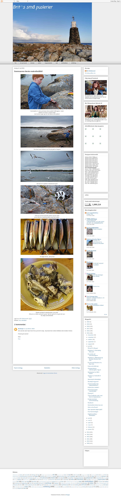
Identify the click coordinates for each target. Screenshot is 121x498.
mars (89, 425)
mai (89, 420)
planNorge (48, 483)
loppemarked (48, 63)
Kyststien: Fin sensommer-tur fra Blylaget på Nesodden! (98, 242)
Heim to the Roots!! (93, 407)
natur (80, 481)
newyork (100, 481)
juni (89, 418)
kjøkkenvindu (26, 479)
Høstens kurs (96, 286)
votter (24, 488)
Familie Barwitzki (91, 250)
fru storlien (90, 285)
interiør (32, 63)
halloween (103, 476)
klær (36, 479)
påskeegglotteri (104, 483)
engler (88, 474)
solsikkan (33, 486)
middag (53, 481)
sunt (59, 486)
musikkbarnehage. (69, 481)
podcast (56, 483)
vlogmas (19, 488)
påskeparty (15, 484)
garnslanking (49, 476)
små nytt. (92, 484)
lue (18, 481)
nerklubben (64, 63)
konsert (58, 479)
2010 (88, 441)
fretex (31, 476)
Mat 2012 (34, 481)
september (91, 341)
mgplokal (48, 481)
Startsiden (47, 368)
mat (57, 63)
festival (97, 474)
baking (21, 474)
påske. (98, 483)
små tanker (105, 484)
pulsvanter (84, 483)
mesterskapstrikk (42, 481)
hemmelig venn (31, 478)
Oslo (31, 483)
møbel (76, 481)
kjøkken (19, 479)
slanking (77, 484)
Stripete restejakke (97, 229)
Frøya (36, 476)
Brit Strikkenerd (91, 71)
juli (89, 346)
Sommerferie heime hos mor (95, 405)
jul (63, 478)
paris (42, 483)
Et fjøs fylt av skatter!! (93, 387)
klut (31, 479)
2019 (88, 324)
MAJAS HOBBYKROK (93, 227)
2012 (88, 436)
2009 (88, 443)
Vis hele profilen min (90, 73)
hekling (24, 478)
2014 (88, 432)
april (89, 422)
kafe (104, 478)
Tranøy (79, 486)
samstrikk (49, 484)
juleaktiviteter (71, 478)
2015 (88, 333)
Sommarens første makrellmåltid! (93, 390)
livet (91, 479)
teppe (72, 486)
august (90, 344)
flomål (105, 474)
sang (54, 484)
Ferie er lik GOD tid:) (93, 366)
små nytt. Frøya (98, 484)
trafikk (76, 486)
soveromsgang (39, 486)
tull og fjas (89, 486)
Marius (23, 481)
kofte (40, 479)
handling (14, 478)
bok (38, 475)
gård (89, 476)
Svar (19, 339)
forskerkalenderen (24, 476)
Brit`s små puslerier (32, 7)
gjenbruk (73, 476)
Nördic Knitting (91, 273)
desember (91, 335)
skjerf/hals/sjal (64, 484)
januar (90, 429)
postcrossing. (68, 483)
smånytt (16, 486)
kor (63, 479)
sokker (26, 486)
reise (20, 484)
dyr (69, 475)
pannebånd (36, 483)
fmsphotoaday (15, 476)
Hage (93, 476)
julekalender (89, 478)
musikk (62, 481)
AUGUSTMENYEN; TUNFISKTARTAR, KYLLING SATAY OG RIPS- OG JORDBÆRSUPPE (95, 222)
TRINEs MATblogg (92, 219)
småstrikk (21, 486)
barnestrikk (27, 474)
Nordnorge (17, 483)
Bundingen (21, 328)
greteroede (80, 476)
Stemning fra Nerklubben (94, 379)
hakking (98, 476)
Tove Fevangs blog (92, 296)
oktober (90, 339)
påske (91, 483)
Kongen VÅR (90, 214)
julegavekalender (79, 478)
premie (73, 483)
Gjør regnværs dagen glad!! (95, 409)
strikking (73, 63)
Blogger (68, 494)
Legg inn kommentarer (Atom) (50, 373)
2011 (88, 439)
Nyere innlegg (18, 368)
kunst (87, 479)
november (91, 337)
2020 (88, 321)
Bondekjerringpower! (93, 381)
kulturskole (80, 479)
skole (72, 484)
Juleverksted (99, 478)
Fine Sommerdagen (93, 411)
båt (53, 475)
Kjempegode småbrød (98, 305)
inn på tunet (23, 63)
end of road (76, 475)
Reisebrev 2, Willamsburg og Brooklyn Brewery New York (95, 359)
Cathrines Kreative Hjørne (94, 239)
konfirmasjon (45, 479)
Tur (15, 63)
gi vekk (67, 476)
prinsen (78, 483)
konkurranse (52, 479)
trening (84, 486)
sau (58, 484)
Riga (40, 484)
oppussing (24, 483)
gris (85, 476)
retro (36, 484)
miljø (58, 481)
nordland (106, 481)
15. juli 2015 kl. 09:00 (29, 328)
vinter (15, 488)
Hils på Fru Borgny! (93, 348)
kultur (39, 63)
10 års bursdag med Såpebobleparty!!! (93, 384)
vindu (107, 486)
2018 (88, 326)
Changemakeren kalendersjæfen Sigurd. (94, 369)
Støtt (56, 486)
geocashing (61, 476)
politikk (62, 483)
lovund (14, 481)
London (95, 479)
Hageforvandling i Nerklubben (92, 414)
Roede (44, 484)
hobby (37, 478)
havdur (19, 478)
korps (67, 479)
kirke (15, 479)
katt (107, 478)
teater (68, 486)
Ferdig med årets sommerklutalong (93, 399)
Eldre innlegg (76, 368)
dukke (65, 474)
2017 (88, 328)
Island (59, 478)
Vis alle (105, 314)
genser (54, 476)
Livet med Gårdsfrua (92, 213)
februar (90, 427)
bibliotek (33, 474)
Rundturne (90, 402)
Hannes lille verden (92, 304)
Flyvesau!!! (91, 393)
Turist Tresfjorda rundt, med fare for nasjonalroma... (95, 396)
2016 (88, 330)
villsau (103, 486)
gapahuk (43, 476)
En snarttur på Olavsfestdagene (93, 354)
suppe (64, 486)
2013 (88, 434)
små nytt (83, 484)
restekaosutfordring (28, 484)
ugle (100, 486)
